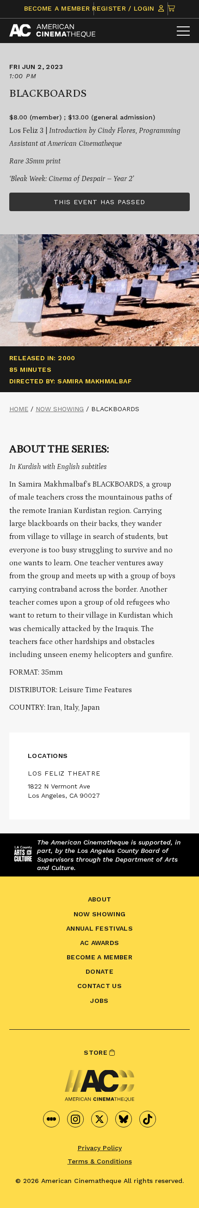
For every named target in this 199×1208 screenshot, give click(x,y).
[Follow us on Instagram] (75, 1119)
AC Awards (99, 942)
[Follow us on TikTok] (147, 1119)
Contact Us (99, 985)
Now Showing (60, 409)
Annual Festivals (99, 928)
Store (96, 1052)
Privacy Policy (100, 1148)
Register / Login (124, 8)
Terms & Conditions (100, 1161)
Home (18, 409)
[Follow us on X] (99, 1119)
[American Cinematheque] (52, 31)
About (100, 899)
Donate (99, 971)
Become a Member (57, 8)
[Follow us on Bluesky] (123, 1119)
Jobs (99, 1000)
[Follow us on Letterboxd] (51, 1119)
